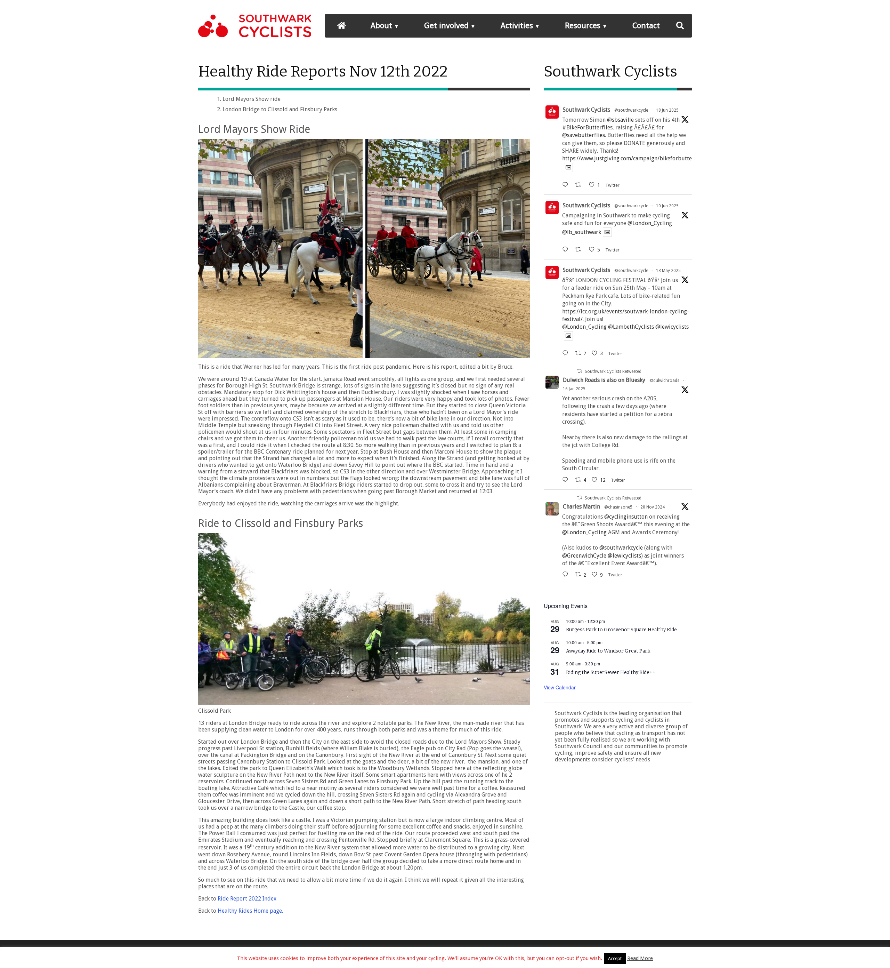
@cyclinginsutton (626, 516)
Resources (582, 25)
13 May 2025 (668, 270)
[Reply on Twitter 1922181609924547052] (566, 353)
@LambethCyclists (631, 326)
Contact (646, 25)
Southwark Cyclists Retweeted (613, 371)
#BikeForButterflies (587, 127)
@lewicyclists (672, 326)
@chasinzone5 (618, 507)
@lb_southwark (581, 232)
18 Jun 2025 (667, 110)
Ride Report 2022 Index (247, 898)
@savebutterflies (583, 135)
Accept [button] (615, 958)
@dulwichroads (664, 380)
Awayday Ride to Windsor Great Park (608, 651)
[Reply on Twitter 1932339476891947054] (566, 249)
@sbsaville (620, 120)
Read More (640, 958)
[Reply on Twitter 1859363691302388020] (566, 574)
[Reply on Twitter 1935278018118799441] (566, 185)
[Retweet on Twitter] (579, 371)
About (381, 25)
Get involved (446, 25)
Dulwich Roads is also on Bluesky (604, 380)
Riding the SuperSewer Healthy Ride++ (611, 672)
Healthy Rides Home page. (250, 910)
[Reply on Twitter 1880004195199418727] (566, 479)
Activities (517, 25)
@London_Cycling (650, 223)
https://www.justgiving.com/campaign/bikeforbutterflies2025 (640, 158)
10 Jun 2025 (667, 205)
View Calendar (560, 687)
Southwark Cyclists (586, 109)
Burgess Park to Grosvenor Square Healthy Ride (621, 630)
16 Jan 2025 (574, 388)
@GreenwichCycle (584, 555)
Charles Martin (581, 506)
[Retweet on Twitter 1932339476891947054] (580, 249)
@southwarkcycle (631, 110)
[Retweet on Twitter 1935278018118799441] (580, 185)
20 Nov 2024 (652, 507)
